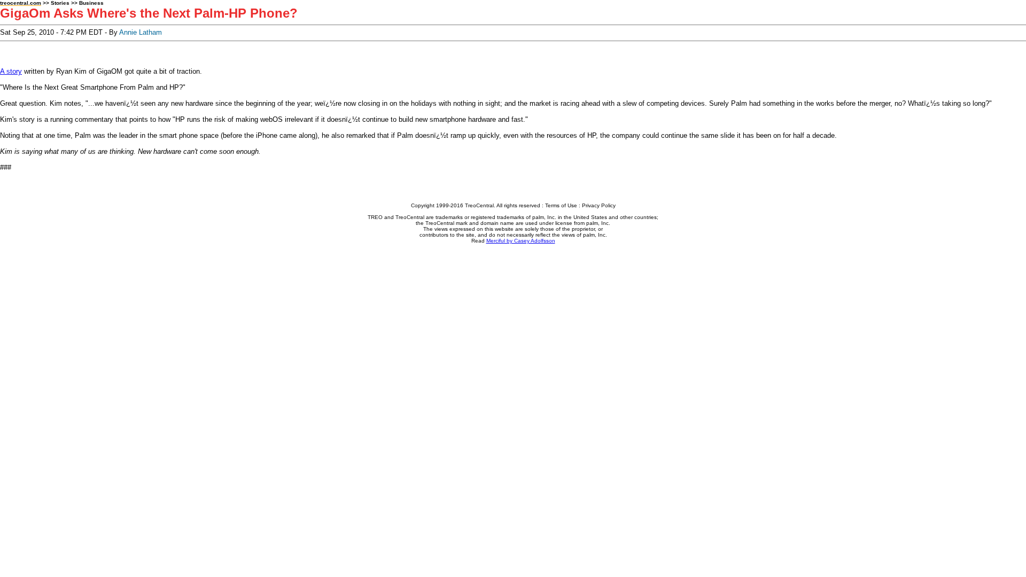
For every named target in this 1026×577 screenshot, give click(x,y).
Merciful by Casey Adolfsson (520, 241)
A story (11, 71)
